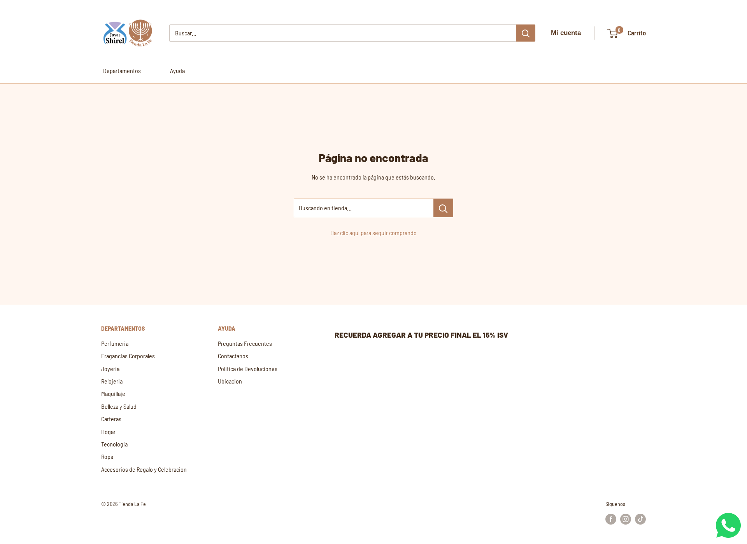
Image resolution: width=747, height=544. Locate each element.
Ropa (107, 456)
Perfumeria (114, 343)
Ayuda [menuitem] (177, 70)
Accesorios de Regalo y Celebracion (144, 469)
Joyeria (110, 368)
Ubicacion (230, 381)
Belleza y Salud (119, 406)
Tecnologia (114, 444)
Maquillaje (113, 393)
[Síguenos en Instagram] (625, 519)
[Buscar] (525, 33)
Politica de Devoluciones (247, 368)
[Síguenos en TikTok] (640, 519)
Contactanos (233, 355)
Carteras (111, 418)
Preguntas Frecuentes (245, 343)
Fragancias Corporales (128, 355)
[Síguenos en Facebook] (610, 519)
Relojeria (112, 381)
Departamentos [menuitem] (122, 70)
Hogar (108, 431)
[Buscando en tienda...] (443, 208)
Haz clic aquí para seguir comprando (373, 232)
